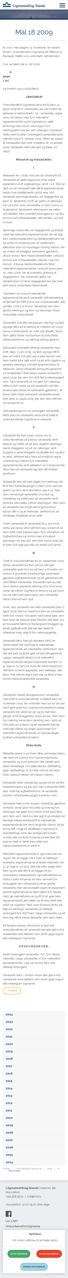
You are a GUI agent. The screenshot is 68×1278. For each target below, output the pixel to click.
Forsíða (6, 1169)
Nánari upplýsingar (34, 1267)
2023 (9, 1021)
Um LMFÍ (12, 1221)
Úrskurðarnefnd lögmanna (28, 1169)
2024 (9, 1014)
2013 (9, 1095)
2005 (9, 1155)
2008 (9, 1132)
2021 (9, 1036)
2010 (9, 1118)
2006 (9, 1147)
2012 (9, 1103)
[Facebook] (9, 1213)
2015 (9, 1081)
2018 (9, 1058)
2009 (9, 1125)
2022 (9, 1029)
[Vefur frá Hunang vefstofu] (54, 1274)
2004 (9, 1162)
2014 (9, 1088)
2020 (9, 1044)
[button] (62, 4)
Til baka (12, 990)
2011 (9, 1110)
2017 (9, 1066)
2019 (9, 1051)
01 (58, 1169)
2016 (9, 1073)
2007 (9, 1140)
